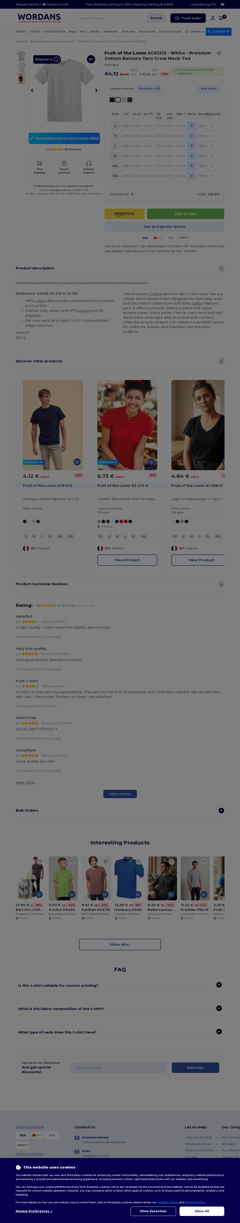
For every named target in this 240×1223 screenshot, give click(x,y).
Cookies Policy (167, 1202)
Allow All (202, 1211)
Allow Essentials (153, 1211)
